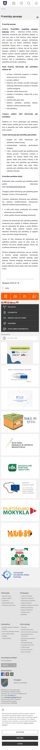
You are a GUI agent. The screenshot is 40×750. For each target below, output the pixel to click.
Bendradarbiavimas (8, 603)
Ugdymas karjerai (26, 603)
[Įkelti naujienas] (13, 3)
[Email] (11, 674)
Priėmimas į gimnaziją (8, 605)
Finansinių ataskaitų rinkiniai (10, 631)
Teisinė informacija (26, 649)
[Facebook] (2, 674)
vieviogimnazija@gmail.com (13, 697)
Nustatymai (20, 732)
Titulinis (3, 9)
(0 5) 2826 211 (11, 695)
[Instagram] (7, 674)
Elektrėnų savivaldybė (20, 683)
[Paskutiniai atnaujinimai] (21, 3)
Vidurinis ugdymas (26, 596)
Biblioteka (24, 614)
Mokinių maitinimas (27, 610)
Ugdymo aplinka (7, 598)
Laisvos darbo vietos (27, 629)
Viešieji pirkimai (6, 638)
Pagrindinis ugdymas (27, 598)
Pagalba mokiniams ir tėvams (30, 605)
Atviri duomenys (26, 652)
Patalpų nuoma (25, 612)
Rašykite (5, 665)
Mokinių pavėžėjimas (27, 607)
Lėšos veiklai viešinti (8, 634)
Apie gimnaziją (6, 596)
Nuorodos (24, 627)
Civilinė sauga (25, 647)
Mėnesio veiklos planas (17, 318)
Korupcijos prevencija (27, 645)
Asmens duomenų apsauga (29, 632)
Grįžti (7, 288)
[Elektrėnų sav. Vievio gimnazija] (5, 3)
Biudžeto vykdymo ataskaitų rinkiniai (10, 628)
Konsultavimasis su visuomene (27, 635)
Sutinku (20, 744)
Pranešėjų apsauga (26, 642)
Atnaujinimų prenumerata (18, 329)
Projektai (12, 307)
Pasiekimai (12, 323)
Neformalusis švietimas (28, 600)
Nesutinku (20, 738)
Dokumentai (12, 312)
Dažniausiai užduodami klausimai (28, 639)
